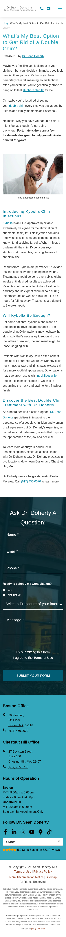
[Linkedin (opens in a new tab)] (14, 833)
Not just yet (14, 594)
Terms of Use (43, 658)
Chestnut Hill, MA (19, 761)
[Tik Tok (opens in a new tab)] (49, 833)
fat (42, 90)
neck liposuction (47, 375)
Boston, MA (15, 725)
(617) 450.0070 (31, 481)
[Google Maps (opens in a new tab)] (40, 833)
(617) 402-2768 (38, 929)
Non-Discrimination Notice (26, 877)
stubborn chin (32, 90)
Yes (10, 590)
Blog (5, 23)
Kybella (8, 223)
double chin (16, 105)
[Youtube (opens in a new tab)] (31, 833)
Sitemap (51, 877)
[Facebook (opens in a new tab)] (5, 833)
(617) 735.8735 (18, 767)
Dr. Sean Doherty (33, 56)
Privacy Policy (42, 871)
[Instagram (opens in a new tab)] (22, 833)
